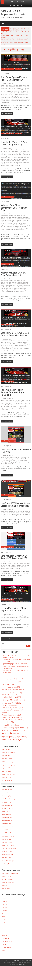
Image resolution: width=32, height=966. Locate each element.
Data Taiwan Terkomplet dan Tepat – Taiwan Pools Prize (15, 334)
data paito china (12, 616)
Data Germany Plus (24, 85)
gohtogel (4, 932)
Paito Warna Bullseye (15, 93)
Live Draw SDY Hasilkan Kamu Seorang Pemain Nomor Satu (15, 504)
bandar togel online (11, 687)
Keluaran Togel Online (7, 879)
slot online (8, 722)
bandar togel (8, 684)
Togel (5, 730)
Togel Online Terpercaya (8, 758)
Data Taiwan (16, 88)
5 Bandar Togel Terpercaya (8, 457)
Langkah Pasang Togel (8, 860)
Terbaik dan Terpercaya (8, 826)
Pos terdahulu (6, 639)
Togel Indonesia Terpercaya (9, 848)
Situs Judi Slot (5, 793)
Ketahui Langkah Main (7, 854)
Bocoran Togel (6, 888)
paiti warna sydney (11, 156)
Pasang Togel (7, 713)
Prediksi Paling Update (7, 876)
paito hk (28, 403)
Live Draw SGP (4, 91)
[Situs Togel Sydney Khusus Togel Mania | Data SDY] (16, 62)
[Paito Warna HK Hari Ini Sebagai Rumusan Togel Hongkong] (16, 375)
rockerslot (4, 944)
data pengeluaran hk (5, 86)
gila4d (3, 919)
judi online (3, 68)
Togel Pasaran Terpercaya (9, 765)
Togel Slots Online (6, 768)
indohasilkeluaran (11, 697)
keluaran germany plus (16, 89)
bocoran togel (5, 85)
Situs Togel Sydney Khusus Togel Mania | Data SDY (14, 78)
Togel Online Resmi (7, 771)
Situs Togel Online (6, 755)
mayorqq (4, 916)
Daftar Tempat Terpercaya (9, 799)
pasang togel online (7, 941)
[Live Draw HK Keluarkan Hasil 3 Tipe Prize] (16, 434)
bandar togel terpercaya (8, 689)
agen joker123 (19, 678)
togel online (13, 100)
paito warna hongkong (13, 94)
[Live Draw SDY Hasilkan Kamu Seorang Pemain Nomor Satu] (16, 488)
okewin (3, 950)
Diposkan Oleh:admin (6, 83)
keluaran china (7, 89)
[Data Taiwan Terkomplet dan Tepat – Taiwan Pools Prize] (16, 318)
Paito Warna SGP (17, 225)
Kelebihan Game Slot (7, 808)
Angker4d (14, 679)
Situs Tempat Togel (7, 789)
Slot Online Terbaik (6, 777)
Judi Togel (21, 88)
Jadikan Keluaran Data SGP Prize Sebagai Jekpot (14, 274)
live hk (14, 460)
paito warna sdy (22, 94)
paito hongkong (24, 91)
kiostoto (4, 898)
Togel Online (10, 68)
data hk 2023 (25, 400)
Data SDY (22, 86)
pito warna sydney (16, 99)
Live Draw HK (20, 458)
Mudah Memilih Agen (7, 851)
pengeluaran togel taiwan (6, 99)
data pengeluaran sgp (15, 86)
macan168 (4, 935)
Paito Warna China (25, 93)
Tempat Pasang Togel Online (15, 728)
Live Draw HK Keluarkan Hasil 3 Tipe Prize (16, 450)
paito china (17, 91)
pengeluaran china (19, 96)
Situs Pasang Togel (7, 796)
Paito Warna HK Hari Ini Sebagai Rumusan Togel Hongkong (12, 392)
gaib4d (3, 913)
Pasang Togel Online (12, 715)
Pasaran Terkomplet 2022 (8, 774)
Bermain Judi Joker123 (8, 836)
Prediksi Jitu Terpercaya (8, 882)
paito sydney (8, 93)
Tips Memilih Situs (6, 823)
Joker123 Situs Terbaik (8, 830)
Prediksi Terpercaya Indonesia (10, 873)
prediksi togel (9, 163)
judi (23, 697)
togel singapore (19, 100)
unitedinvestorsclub (5, 102)
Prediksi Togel (5, 885)
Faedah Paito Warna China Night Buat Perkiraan (14, 609)
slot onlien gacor (17, 719)
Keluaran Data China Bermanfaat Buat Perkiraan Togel (14, 208)
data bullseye (11, 85)
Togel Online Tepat (6, 857)
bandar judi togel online (11, 682)
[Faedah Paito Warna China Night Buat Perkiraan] (16, 593)
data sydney (10, 88)
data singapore (4, 88)
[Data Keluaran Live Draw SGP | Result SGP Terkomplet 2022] (16, 541)
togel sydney (26, 100)
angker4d (4, 901)
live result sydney (11, 91)
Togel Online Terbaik (7, 842)
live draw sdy (10, 512)
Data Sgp (27, 86)
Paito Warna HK (4, 94)
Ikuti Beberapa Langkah (8, 814)
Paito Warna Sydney (10, 96)
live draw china (15, 563)
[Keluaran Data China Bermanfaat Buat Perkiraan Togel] (16, 190)
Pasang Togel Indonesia (8, 845)
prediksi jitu (23, 99)
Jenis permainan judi (7, 805)
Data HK (20, 400)
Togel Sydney (18, 68)
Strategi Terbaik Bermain (8, 833)
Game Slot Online (6, 802)
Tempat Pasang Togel (12, 725)
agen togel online (6, 679)
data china (17, 85)
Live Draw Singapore (23, 565)
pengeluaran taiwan (24, 97)
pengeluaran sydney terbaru (13, 97)
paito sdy (3, 93)
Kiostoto (17, 703)
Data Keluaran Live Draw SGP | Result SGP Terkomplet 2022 (15, 557)
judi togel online (19, 153)
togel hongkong (6, 100)
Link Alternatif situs (7, 820)
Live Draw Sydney (24, 512)
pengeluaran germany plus (21, 160)
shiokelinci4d (5, 938)
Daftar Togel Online (7, 817)
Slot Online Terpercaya (8, 762)
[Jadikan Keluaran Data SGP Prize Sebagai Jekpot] (16, 258)
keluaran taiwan (24, 89)
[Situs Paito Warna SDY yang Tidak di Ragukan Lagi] (16, 127)
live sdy (8, 514)
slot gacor (6, 719)
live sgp (8, 566)
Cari (3, 643)
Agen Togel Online (6, 749)
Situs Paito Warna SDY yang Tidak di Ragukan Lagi (14, 143)
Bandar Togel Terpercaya (8, 752)
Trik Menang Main (6, 864)
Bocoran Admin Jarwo (8, 780)
